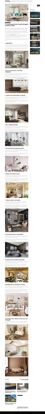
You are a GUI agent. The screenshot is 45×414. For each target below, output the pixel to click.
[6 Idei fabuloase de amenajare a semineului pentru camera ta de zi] (22, 400)
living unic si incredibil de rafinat (21, 78)
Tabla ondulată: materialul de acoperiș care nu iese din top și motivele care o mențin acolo (35, 16)
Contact (32, 412)
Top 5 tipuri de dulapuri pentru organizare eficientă (35, 45)
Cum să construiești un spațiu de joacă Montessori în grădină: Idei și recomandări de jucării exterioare (35, 37)
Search (38, 5)
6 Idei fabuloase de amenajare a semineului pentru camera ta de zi (22, 408)
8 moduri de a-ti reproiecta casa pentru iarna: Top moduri (10, 404)
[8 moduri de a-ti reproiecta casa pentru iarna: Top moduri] (10, 398)
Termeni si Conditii (35, 412)
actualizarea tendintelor (13, 34)
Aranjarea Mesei (7, 379)
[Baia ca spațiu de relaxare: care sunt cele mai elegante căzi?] (22, 386)
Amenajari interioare (8, 22)
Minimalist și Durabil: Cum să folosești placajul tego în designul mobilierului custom (10, 391)
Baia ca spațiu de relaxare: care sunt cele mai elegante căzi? (22, 391)
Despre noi (39, 412)
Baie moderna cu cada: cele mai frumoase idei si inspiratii (24, 380)
